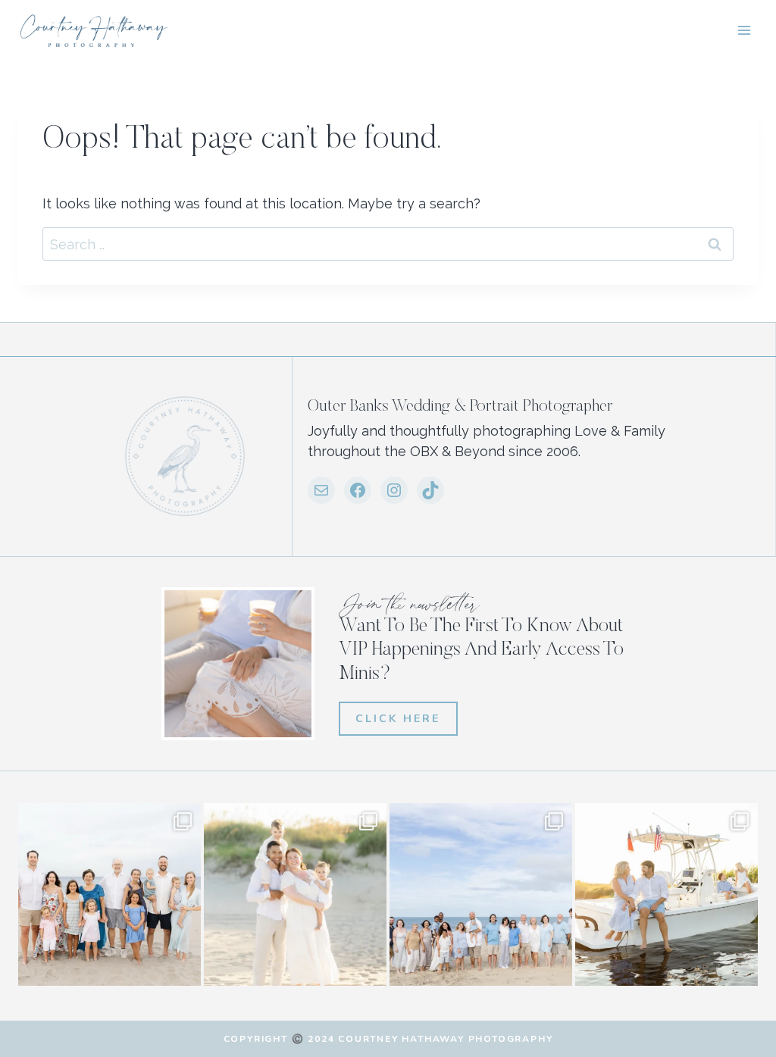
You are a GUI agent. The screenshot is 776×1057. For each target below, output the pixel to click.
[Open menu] (744, 30)
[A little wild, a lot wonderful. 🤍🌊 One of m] (295, 894)
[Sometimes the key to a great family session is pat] (109, 894)
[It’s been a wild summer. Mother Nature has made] (481, 894)
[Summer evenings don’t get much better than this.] (666, 894)
